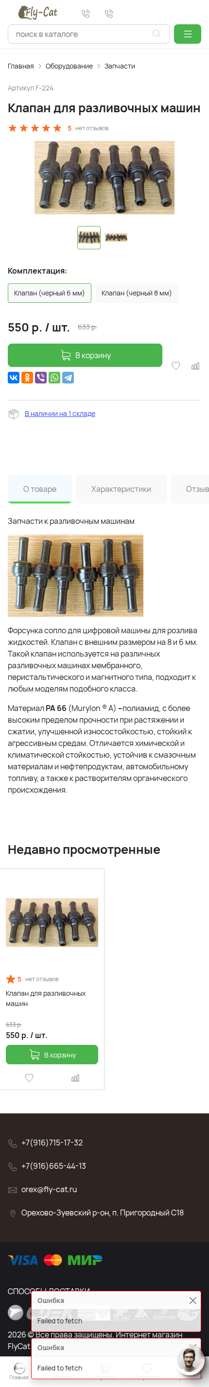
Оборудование (69, 65)
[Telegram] (68, 377)
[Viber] (41, 377)
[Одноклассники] (27, 377)
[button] (187, 34)
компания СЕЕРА (62, 1346)
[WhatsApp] (54, 377)
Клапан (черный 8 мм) (137, 292)
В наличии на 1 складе (60, 413)
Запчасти (119, 65)
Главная (21, 65)
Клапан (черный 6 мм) (49, 292)
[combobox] (89, 34)
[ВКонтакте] (13, 377)
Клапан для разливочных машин (46, 998)
